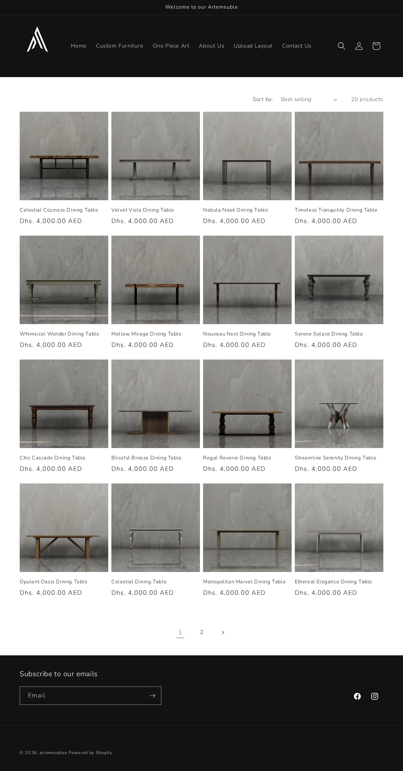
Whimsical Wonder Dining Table (59, 334)
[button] (341, 46)
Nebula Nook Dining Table (235, 210)
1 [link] (180, 632)
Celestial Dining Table (138, 582)
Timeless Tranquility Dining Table (336, 210)
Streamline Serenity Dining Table (335, 458)
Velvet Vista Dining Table (142, 210)
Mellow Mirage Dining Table (146, 334)
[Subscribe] (152, 695)
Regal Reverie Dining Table (237, 458)
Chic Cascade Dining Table (53, 458)
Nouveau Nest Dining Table (237, 334)
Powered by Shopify (90, 753)
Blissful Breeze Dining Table (146, 458)
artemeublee (53, 753)
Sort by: (263, 99)
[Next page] (222, 632)
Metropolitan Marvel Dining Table (244, 582)
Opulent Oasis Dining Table (54, 582)
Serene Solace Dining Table (329, 334)
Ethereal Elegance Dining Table (333, 582)
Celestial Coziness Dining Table (59, 210)
